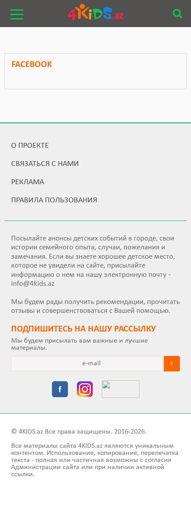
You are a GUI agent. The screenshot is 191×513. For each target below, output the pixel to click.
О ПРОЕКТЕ (30, 146)
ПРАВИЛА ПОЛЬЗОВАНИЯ (54, 200)
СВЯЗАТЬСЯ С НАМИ (45, 164)
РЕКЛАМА (27, 182)
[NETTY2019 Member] (120, 390)
